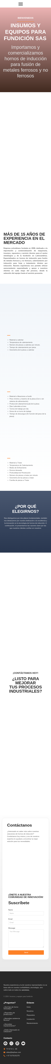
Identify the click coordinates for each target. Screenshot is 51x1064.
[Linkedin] (17, 1043)
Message (11, 928)
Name (10, 910)
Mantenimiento (32, 1023)
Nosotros (30, 1011)
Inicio (29, 1007)
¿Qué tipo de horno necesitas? (11, 1008)
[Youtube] (23, 1043)
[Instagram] (11, 1043)
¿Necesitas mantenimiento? (10, 1025)
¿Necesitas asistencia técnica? (12, 1019)
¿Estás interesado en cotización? (12, 1030)
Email (10, 919)
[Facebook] (5, 1043)
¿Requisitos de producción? (9, 1013)
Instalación (31, 1019)
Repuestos (31, 1015)
